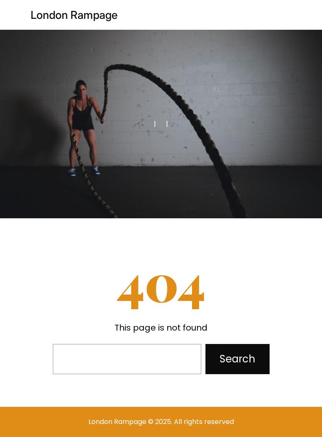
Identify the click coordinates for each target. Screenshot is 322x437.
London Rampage (74, 14)
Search (237, 359)
